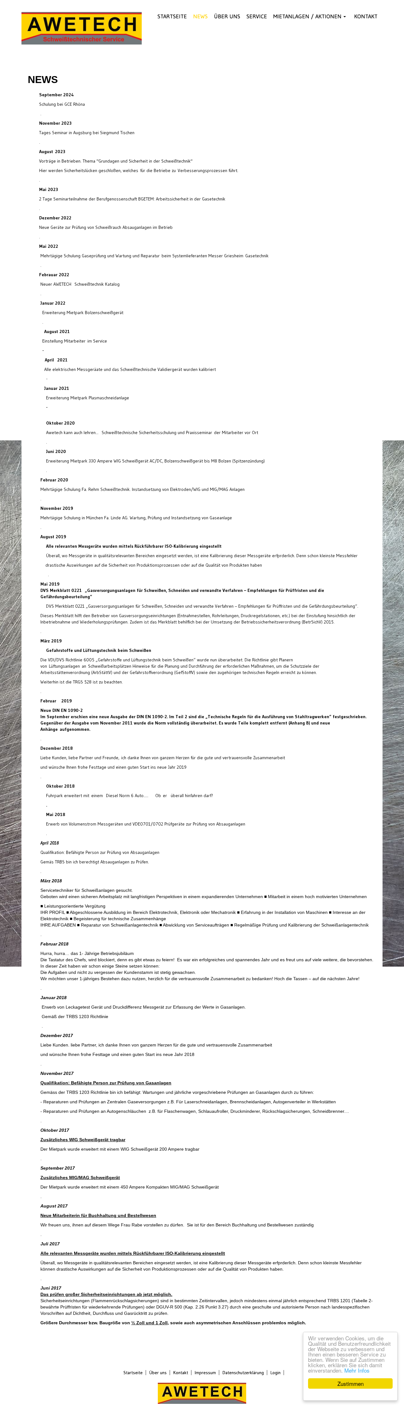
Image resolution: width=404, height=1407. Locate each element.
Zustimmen (350, 1383)
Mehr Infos (357, 1370)
